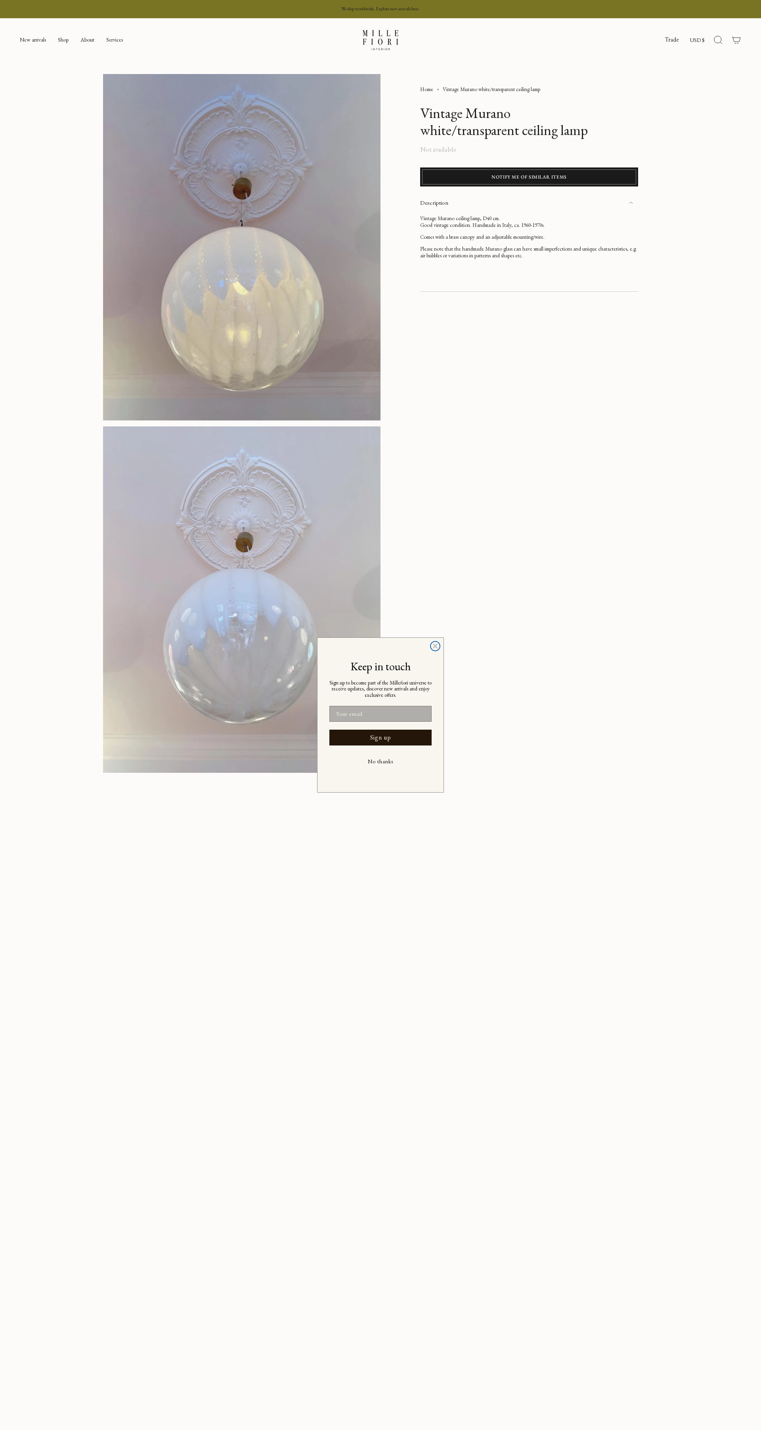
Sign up (380, 737)
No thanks (380, 761)
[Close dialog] (435, 646)
